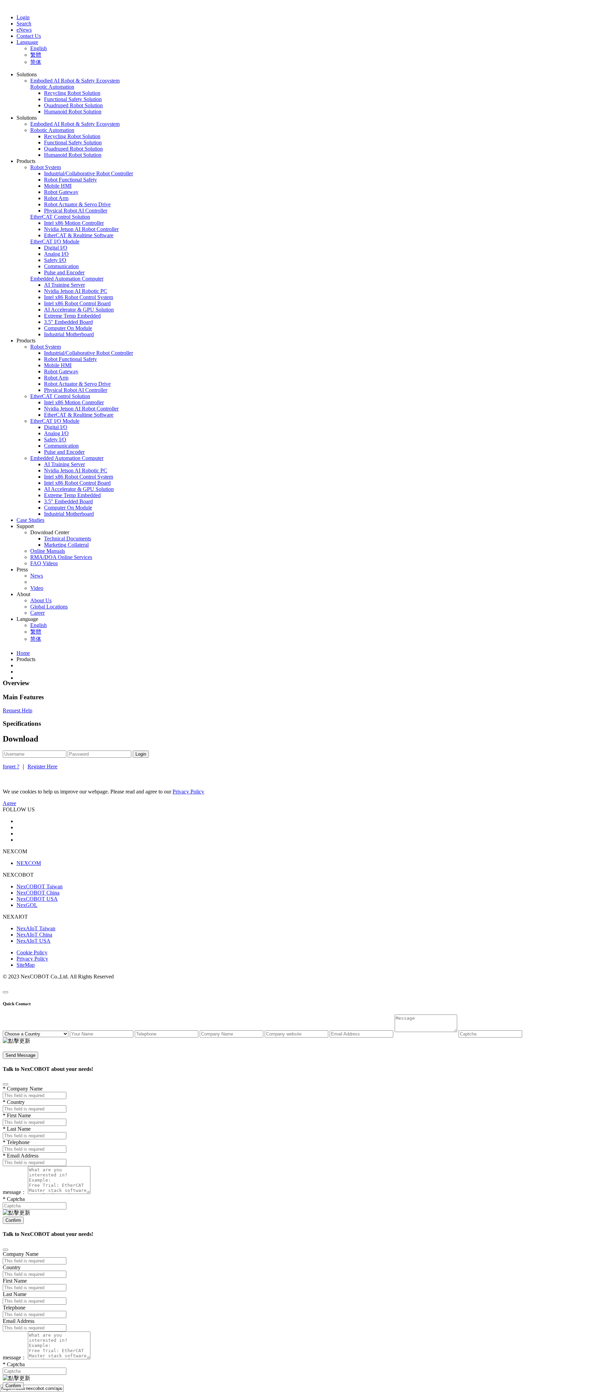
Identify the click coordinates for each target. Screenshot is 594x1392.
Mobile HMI (58, 186)
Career (37, 613)
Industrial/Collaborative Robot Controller (88, 173)
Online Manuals (47, 551)
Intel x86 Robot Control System (78, 297)
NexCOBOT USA (37, 899)
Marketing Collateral (66, 545)
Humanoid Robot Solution (72, 111)
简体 (35, 62)
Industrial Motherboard (69, 334)
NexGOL (26, 905)
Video (36, 588)
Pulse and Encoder (64, 272)
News (36, 576)
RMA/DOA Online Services (61, 557)
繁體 (35, 55)
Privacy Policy (32, 959)
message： (14, 1192)
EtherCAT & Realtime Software (78, 235)
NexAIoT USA (33, 941)
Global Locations (49, 607)
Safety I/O (55, 260)
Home (23, 653)
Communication (61, 266)
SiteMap (25, 965)
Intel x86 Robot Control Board (77, 303)
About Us (41, 600)
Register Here (42, 766)
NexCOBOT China (37, 893)
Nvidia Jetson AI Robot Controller (81, 229)
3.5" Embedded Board (68, 322)
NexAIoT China (34, 935)
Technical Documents (67, 538)
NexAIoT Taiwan (35, 928)
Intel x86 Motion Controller (74, 223)
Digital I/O (55, 248)
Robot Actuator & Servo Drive (77, 204)
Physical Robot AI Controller (75, 210)
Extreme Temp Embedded (72, 316)
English (38, 48)
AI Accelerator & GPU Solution (79, 310)
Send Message (20, 1055)
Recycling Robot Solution (72, 93)
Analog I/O (56, 254)
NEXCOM (28, 863)
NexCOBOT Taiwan (39, 886)
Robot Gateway (61, 192)
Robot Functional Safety (70, 180)
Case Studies (30, 520)
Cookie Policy (31, 952)
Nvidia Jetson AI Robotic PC (75, 291)
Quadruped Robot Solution (73, 105)
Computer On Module (68, 328)
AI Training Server (64, 285)
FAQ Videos (44, 563)
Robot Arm (56, 198)
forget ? (11, 766)
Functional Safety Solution (73, 99)
